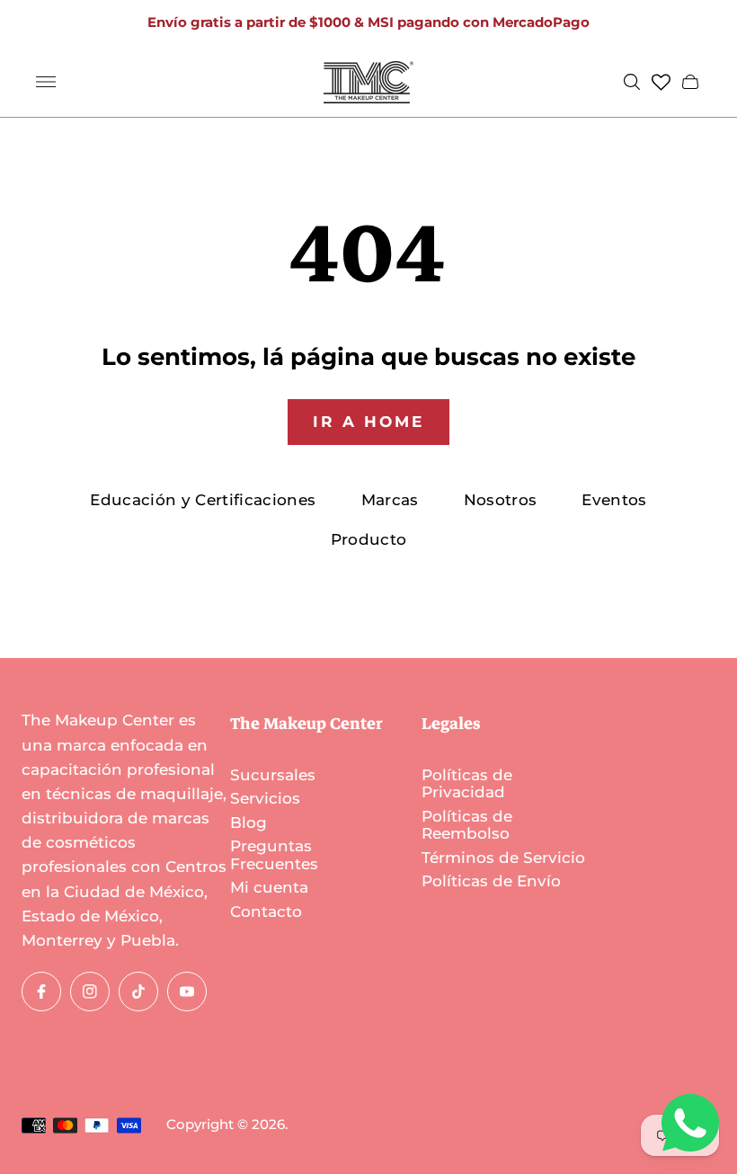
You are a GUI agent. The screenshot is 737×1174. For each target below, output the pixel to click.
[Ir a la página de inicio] (368, 82)
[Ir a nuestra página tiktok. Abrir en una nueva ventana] (138, 991)
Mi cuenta (269, 887)
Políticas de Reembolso (467, 825)
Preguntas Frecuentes (274, 855)
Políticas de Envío (491, 881)
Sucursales (272, 775)
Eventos (614, 500)
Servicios (265, 798)
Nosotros (500, 500)
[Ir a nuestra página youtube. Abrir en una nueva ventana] (187, 991)
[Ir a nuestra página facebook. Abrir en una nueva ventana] (41, 991)
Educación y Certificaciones (202, 500)
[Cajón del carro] (690, 82)
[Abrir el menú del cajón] (46, 82)
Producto (369, 539)
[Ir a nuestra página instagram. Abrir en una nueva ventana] (90, 991)
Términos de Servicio (503, 858)
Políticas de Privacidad (467, 784)
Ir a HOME (368, 422)
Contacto (266, 912)
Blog (248, 823)
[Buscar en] (632, 82)
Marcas (390, 500)
